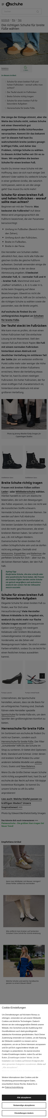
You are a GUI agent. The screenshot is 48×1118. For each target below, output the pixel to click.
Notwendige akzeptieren (24, 1105)
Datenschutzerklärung (14, 1087)
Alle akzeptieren (24, 1098)
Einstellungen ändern (24, 1113)
